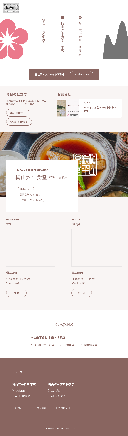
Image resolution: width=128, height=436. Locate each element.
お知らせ (43, 21)
